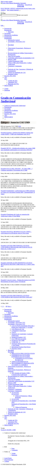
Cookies (6, 461)
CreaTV (13, 332)
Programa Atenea (16, 348)
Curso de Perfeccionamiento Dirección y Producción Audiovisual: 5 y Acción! (22, 326)
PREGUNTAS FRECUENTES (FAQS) (23, 353)
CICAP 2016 (15, 399)
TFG (5, 77)
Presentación (7, 28)
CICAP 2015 (15, 392)
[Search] (1, 17)
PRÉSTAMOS (8, 85)
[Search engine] (20, 10)
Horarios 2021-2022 (10, 76)
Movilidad (11, 45)
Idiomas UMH (12, 59)
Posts (12, 448)
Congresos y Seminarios (15, 66)
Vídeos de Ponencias (21, 407)
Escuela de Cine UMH (17, 340)
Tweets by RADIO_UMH (8, 430)
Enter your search (23, 15)
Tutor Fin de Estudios (14, 56)
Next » (9, 306)
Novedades (7, 33)
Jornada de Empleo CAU (18, 337)
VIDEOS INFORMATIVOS (19, 361)
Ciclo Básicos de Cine (17, 329)
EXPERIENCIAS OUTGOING (20, 355)
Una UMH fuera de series (18, 339)
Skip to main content (6, 1)
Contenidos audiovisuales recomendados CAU (21, 58)
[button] (7, 30)
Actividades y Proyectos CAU (16, 41)
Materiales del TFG (13, 84)
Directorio (11, 32)
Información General (14, 40)
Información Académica (11, 35)
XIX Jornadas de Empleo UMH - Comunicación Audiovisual (20, 373)
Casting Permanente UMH (15, 61)
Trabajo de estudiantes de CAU (17, 72)
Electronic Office (8, 8)
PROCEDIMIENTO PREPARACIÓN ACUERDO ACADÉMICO (22, 364)
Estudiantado (8, 36)
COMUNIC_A (15, 342)
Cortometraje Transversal (18, 330)
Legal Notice (8, 458)
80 (6, 306)
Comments (14, 450)
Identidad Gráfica (13, 74)
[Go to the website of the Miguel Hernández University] (13, 3)
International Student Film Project (21, 347)
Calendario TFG (12, 82)
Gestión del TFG (13, 80)
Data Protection (8, 459)
